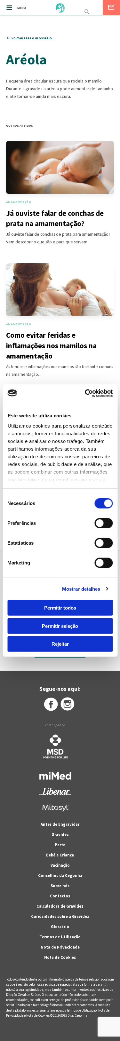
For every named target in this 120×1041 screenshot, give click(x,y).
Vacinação (60, 865)
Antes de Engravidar (60, 824)
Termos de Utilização (60, 937)
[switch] (96, 523)
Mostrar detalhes (81, 588)
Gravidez (60, 834)
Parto (60, 844)
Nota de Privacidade (60, 947)
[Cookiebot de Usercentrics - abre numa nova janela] (85, 393)
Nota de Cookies (60, 957)
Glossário (60, 926)
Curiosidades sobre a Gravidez (60, 916)
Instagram (67, 704)
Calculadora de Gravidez (60, 906)
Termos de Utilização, (82, 1010)
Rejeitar (60, 644)
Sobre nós (60, 885)
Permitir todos (60, 608)
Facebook (50, 704)
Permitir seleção (60, 625)
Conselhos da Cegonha (60, 875)
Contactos (60, 896)
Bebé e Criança (60, 855)
